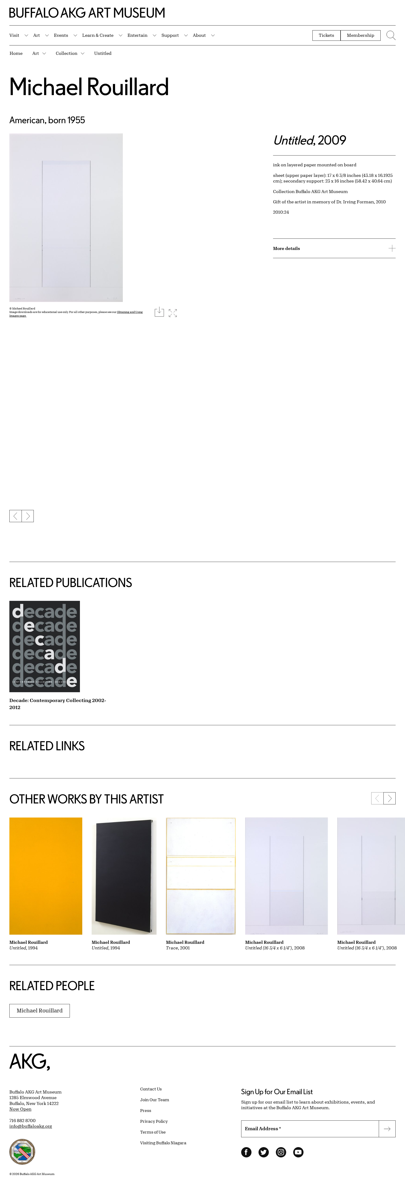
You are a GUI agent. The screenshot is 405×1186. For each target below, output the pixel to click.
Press (145, 1110)
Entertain (137, 35)
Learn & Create (97, 35)
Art (36, 35)
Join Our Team (154, 1099)
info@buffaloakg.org (30, 1126)
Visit (14, 35)
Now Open (20, 1109)
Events (61, 35)
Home (16, 53)
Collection (66, 53)
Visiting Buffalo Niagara (163, 1142)
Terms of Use (153, 1132)
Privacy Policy (154, 1121)
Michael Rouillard (89, 86)
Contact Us (151, 1088)
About (199, 35)
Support (170, 35)
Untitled (103, 53)
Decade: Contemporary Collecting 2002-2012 (57, 704)
